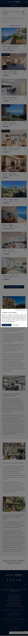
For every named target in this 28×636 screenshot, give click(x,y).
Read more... (12, 321)
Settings (15, 324)
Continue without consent (20, 310)
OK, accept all (7, 324)
